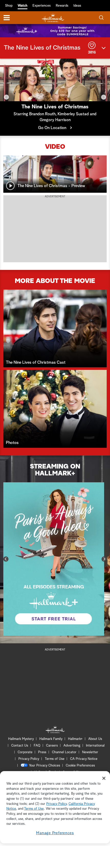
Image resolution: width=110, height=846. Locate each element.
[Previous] (6, 97)
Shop (9, 5)
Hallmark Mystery (21, 739)
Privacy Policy (28, 759)
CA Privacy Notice (83, 759)
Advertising (71, 745)
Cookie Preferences (80, 765)
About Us (95, 739)
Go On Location (52, 128)
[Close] (103, 778)
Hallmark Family (50, 739)
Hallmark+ (75, 739)
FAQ (37, 745)
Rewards (62, 5)
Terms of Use (54, 759)
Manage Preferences (55, 833)
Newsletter (90, 752)
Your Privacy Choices (44, 765)
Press (42, 752)
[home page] (52, 17)
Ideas (77, 5)
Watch (22, 5)
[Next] (103, 97)
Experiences (41, 5)
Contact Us (19, 745)
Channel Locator (64, 752)
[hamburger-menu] (7, 18)
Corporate (25, 752)
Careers (52, 745)
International (95, 745)
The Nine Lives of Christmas (42, 48)
